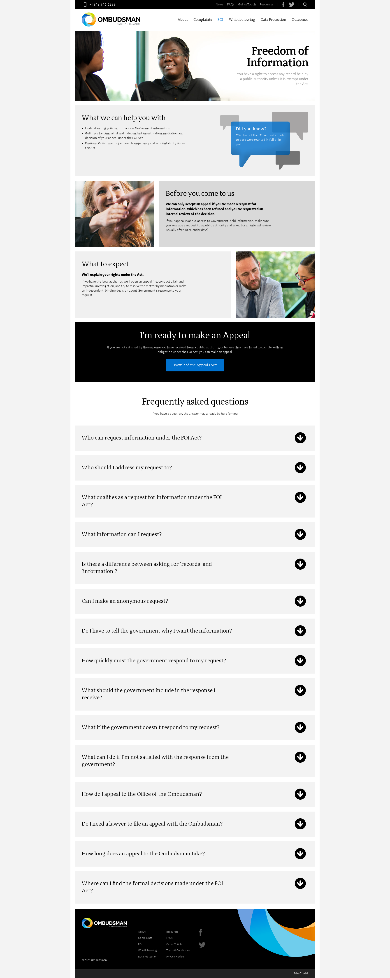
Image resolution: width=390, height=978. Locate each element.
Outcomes (300, 19)
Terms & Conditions (178, 950)
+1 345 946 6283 (103, 4)
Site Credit (300, 973)
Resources (267, 4)
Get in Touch (247, 4)
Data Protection (273, 19)
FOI (220, 19)
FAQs (230, 4)
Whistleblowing (242, 19)
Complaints (202, 19)
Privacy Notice (175, 956)
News (219, 4)
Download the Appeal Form (195, 365)
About (183, 19)
